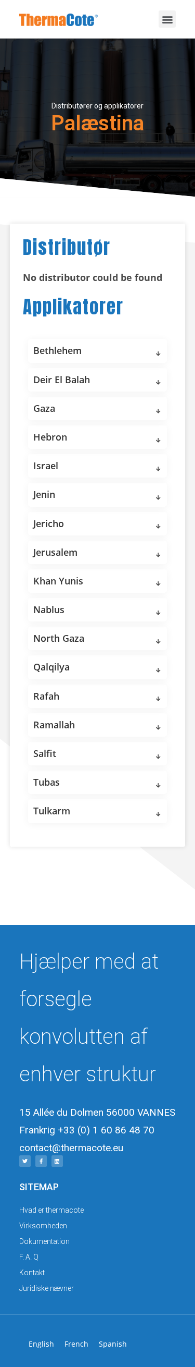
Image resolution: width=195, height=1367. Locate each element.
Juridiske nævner (46, 1288)
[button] (167, 19)
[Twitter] (25, 1161)
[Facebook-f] (41, 1161)
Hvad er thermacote (51, 1210)
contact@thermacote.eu (71, 1148)
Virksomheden (43, 1226)
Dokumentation (44, 1241)
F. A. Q (28, 1257)
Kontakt (32, 1272)
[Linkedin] (57, 1161)
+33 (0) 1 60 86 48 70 (106, 1130)
